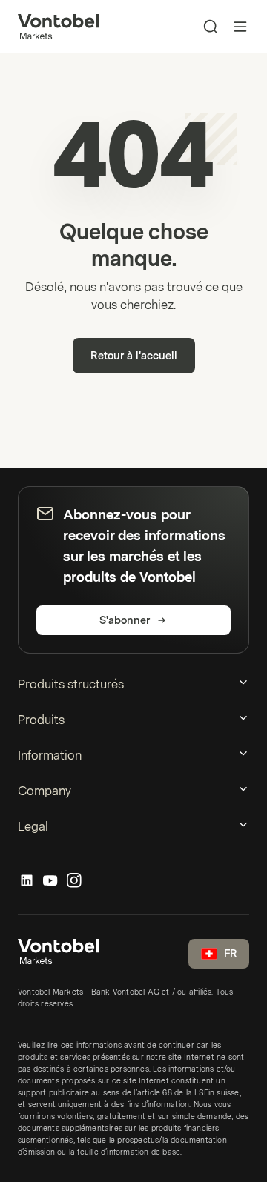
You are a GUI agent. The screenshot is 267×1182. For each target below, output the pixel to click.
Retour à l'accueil (133, 356)
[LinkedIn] (27, 881)
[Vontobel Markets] (58, 26)
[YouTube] (50, 881)
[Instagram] (74, 881)
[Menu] (240, 26)
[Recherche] (210, 26)
